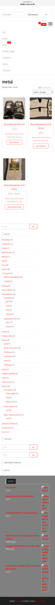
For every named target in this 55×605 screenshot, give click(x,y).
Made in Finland (7, 290)
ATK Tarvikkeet (6, 239)
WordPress (18, 601)
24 (43, 87)
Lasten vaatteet (8, 389)
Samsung (8, 314)
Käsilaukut (5, 256)
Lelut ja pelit (6, 273)
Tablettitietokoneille (10, 318)
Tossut (4, 378)
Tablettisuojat (8, 364)
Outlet (4, 369)
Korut (3, 265)
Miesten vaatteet (9, 134)
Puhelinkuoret (8, 356)
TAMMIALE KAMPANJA (8, 373)
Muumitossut (8, 352)
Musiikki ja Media (7, 336)
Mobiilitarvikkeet (7, 294)
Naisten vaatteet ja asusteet (12, 414)
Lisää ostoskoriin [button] (14, 142)
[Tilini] (35, 24)
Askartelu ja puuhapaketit (12, 277)
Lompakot (5, 286)
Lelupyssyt (7, 281)
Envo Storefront (40, 601)
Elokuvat (4, 248)
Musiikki (4, 331)
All (50, 87)
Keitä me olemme (8, 51)
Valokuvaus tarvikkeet (8, 423)
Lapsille (4, 269)
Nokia (7, 309)
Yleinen (4, 432)
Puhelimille (7, 298)
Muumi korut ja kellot (11, 348)
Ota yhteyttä (7, 58)
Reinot (6, 360)
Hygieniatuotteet (7, 252)
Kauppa (5, 38)
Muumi (4, 340)
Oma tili (5, 64)
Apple (8, 301)
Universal (9, 326)
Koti (4, 32)
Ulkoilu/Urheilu (7, 382)
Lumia (7, 305)
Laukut (6, 343)
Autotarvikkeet (6, 244)
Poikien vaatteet (11, 393)
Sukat (12, 137)
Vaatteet (4, 386)
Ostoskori (6, 70)
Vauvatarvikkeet (7, 427)
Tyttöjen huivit (10, 401)
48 (46, 87)
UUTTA (6, 44)
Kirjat (3, 260)
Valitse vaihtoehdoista (14, 207)
